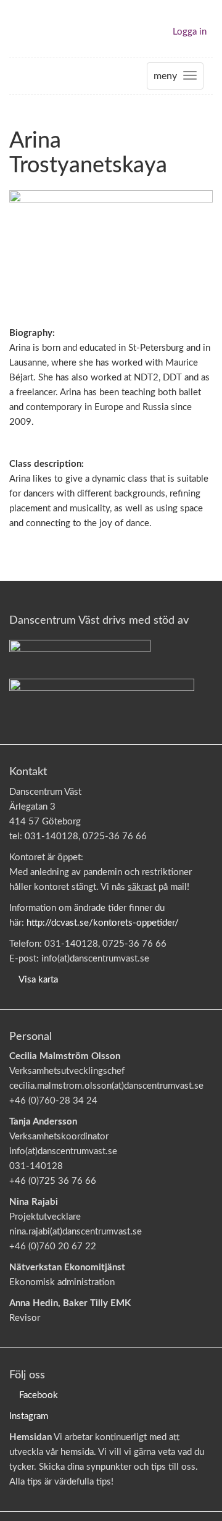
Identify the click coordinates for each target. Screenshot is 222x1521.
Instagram (28, 1416)
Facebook (38, 1395)
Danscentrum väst (45, 28)
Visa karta (38, 979)
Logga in (190, 31)
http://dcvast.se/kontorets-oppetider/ (103, 923)
